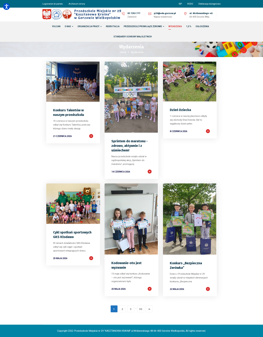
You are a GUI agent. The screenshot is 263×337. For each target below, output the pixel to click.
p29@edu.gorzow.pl (165, 13)
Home (123, 52)
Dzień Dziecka (180, 110)
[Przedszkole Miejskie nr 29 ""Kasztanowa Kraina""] (82, 14)
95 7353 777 (133, 13)
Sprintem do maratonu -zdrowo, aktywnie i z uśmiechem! (129, 145)
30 (140, 309)
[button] (6, 6)
